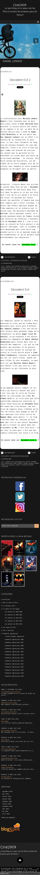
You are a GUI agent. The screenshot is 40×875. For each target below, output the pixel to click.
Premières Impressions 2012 (14, 658)
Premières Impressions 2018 (14, 673)
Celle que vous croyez (9, 703)
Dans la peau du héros (10, 602)
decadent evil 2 (12, 268)
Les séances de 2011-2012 (13, 618)
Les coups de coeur (9, 627)
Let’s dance (5, 740)
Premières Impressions (10, 633)
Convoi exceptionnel (8, 749)
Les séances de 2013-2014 (13, 621)
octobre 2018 (6, 804)
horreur (18, 266)
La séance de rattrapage (11, 609)
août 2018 (5, 809)
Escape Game (6, 777)
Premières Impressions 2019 (14, 676)
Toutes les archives (8, 817)
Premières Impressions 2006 (14, 639)
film (12, 266)
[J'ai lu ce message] (38, 868)
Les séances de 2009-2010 (13, 615)
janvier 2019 (6, 799)
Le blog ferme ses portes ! (10, 692)
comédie (33, 266)
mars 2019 (5, 794)
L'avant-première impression (14, 636)
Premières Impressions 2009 (14, 648)
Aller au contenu (9, 4)
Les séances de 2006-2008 (13, 612)
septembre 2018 (7, 806)
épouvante (26, 266)
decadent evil (20, 462)
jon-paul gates (15, 269)
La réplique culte (9, 606)
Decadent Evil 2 (20, 80)
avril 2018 (5, 814)
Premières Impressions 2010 (14, 652)
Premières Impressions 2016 (14, 670)
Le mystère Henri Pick (9, 712)
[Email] (20, 860)
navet (28, 462)
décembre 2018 (7, 801)
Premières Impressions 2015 (14, 667)
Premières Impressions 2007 (14, 642)
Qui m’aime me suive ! (9, 730)
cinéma (8, 266)
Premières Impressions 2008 (14, 645)
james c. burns (27, 269)
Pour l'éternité (8, 630)
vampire (33, 462)
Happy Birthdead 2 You (9, 758)
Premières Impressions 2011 (14, 655)
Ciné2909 (19, 5)
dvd (12, 462)
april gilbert (18, 463)
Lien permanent (9, 257)
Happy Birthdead (7, 767)
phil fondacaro (7, 463)
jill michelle (22, 268)
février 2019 (6, 796)
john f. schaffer (22, 465)
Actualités (6, 599)
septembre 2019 (7, 791)
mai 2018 (5, 811)
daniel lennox (33, 268)
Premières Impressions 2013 (14, 661)
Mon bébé (4, 721)
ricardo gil (5, 269)
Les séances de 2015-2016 (13, 624)
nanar (3, 268)
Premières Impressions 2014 (14, 664)
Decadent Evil (20, 289)
